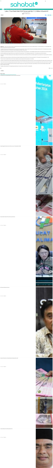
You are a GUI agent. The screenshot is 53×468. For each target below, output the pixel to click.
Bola (8, 9)
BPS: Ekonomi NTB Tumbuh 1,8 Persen (4, 287)
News (1, 9)
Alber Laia (27, 13)
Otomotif (11, 9)
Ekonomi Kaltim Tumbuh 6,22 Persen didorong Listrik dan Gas (7, 216)
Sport (4, 9)
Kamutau (19, 9)
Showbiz (17, 9)
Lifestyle (7, 9)
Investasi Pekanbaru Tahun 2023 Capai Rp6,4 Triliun (6, 428)
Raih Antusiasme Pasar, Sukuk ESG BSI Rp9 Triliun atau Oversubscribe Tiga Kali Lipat (10, 75)
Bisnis (3, 9)
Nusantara (21, 9)
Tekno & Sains (13, 9)
